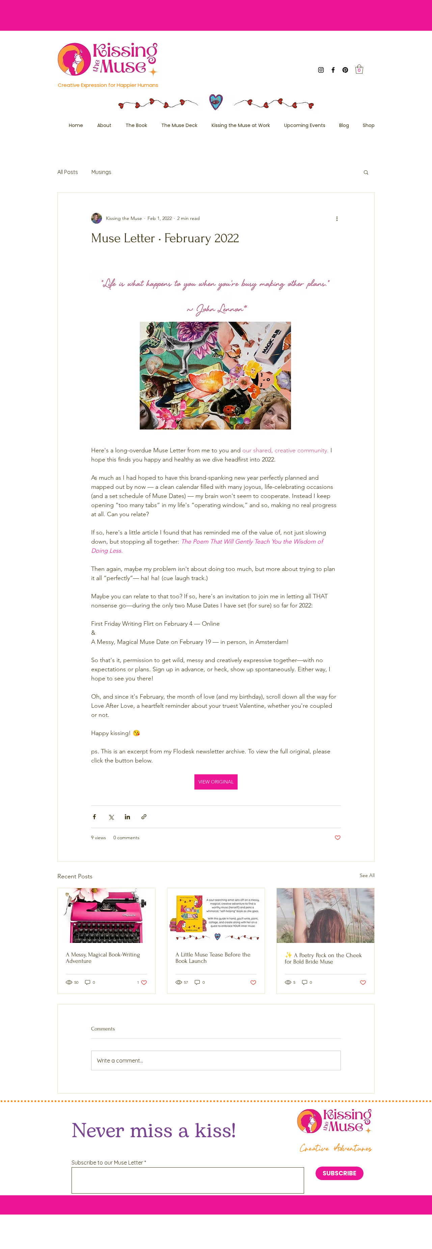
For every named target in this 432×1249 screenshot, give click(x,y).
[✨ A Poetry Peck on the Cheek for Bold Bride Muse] (325, 915)
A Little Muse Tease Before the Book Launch (213, 957)
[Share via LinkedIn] (127, 817)
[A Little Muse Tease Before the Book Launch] (216, 915)
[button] (359, 69)
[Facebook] (333, 70)
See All (367, 875)
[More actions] (337, 218)
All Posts (67, 172)
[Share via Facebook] (94, 817)
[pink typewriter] (106, 915)
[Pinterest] (345, 70)
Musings (101, 172)
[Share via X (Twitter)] (111, 817)
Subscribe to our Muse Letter (107, 1162)
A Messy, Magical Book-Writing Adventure (103, 957)
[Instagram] (321, 70)
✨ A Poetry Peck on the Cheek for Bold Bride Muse (323, 958)
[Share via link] (144, 817)
